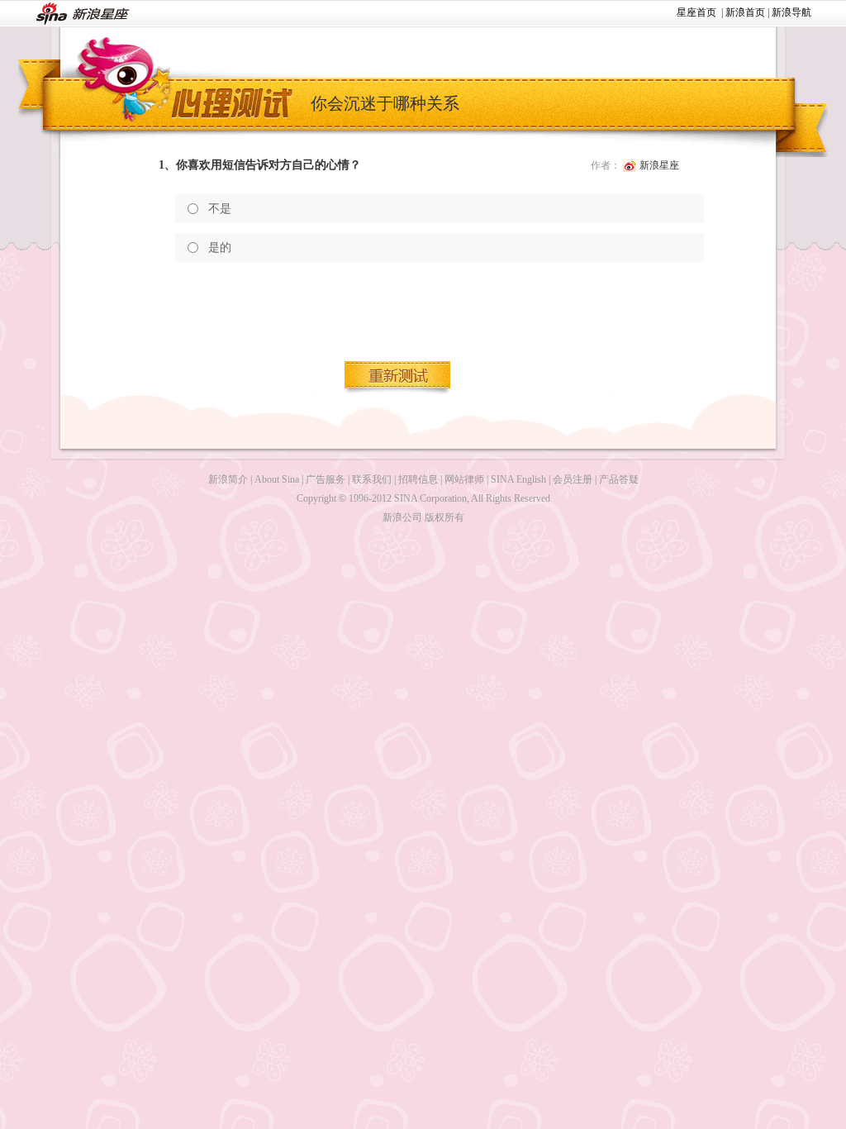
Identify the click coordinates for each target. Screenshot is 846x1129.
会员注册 (572, 479)
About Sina (276, 479)
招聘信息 (418, 479)
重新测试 (398, 377)
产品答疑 (619, 479)
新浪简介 (228, 479)
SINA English (518, 479)
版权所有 (444, 517)
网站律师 (464, 479)
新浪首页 (745, 12)
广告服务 (325, 479)
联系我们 (372, 479)
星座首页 (696, 12)
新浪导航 (791, 12)
